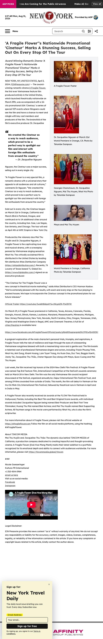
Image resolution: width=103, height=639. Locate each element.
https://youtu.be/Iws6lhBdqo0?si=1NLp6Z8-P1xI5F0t (46, 304)
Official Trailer (12, 304)
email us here (11, 475)
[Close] (49, 584)
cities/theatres (12, 325)
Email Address (15, 615)
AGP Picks (8, 4)
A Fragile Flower (37, 88)
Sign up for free (27, 626)
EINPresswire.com (20, 84)
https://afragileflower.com (18, 423)
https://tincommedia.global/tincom (46, 452)
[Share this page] (96, 31)
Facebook (10, 482)
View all (97, 4)
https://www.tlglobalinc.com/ (20, 272)
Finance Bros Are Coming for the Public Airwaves (37, 4)
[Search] (83, 31)
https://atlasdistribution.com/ (20, 265)
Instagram (10, 485)
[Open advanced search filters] (89, 31)
